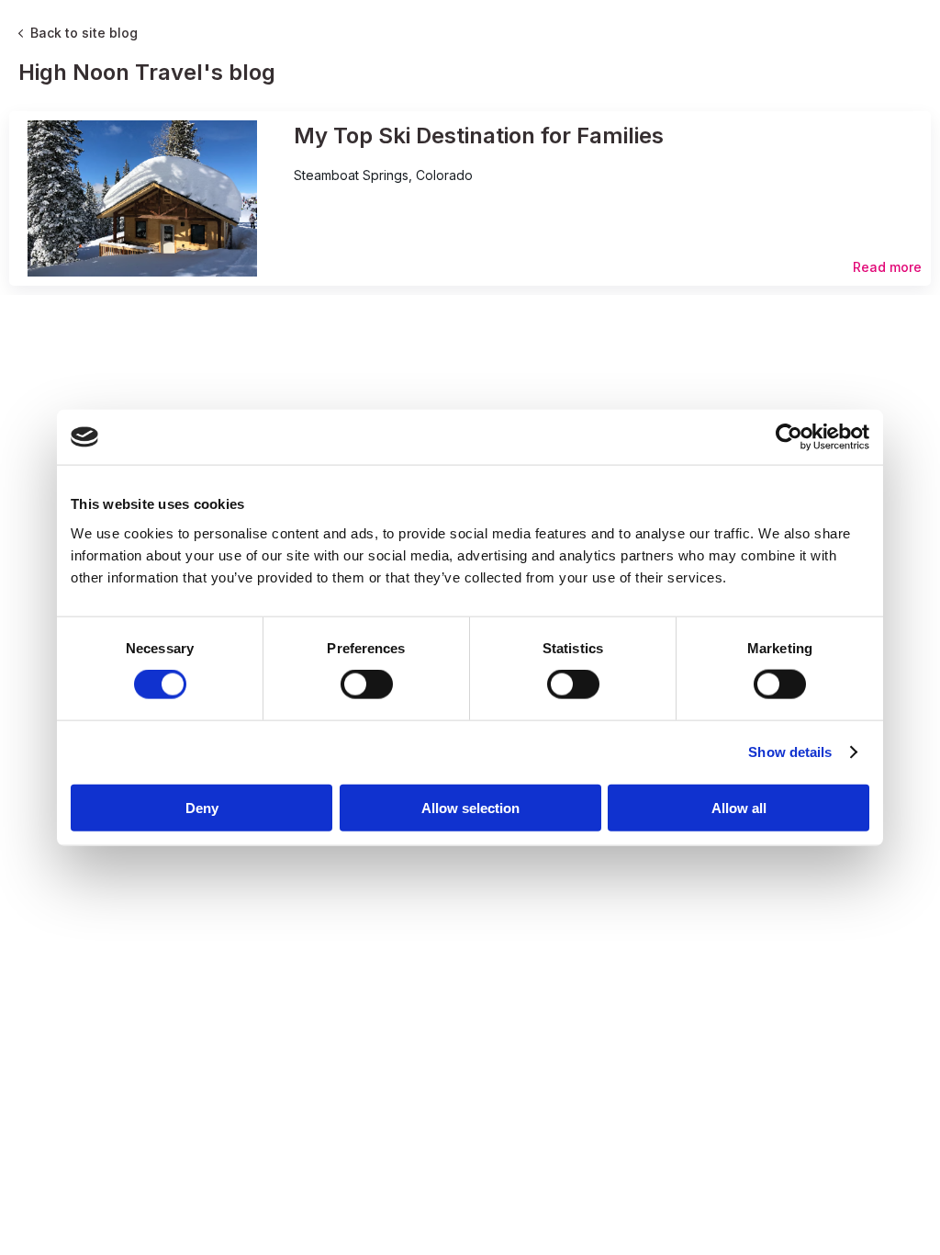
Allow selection (470, 807)
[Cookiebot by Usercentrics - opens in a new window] (789, 437)
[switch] (367, 684)
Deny (201, 807)
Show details (790, 752)
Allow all (739, 807)
